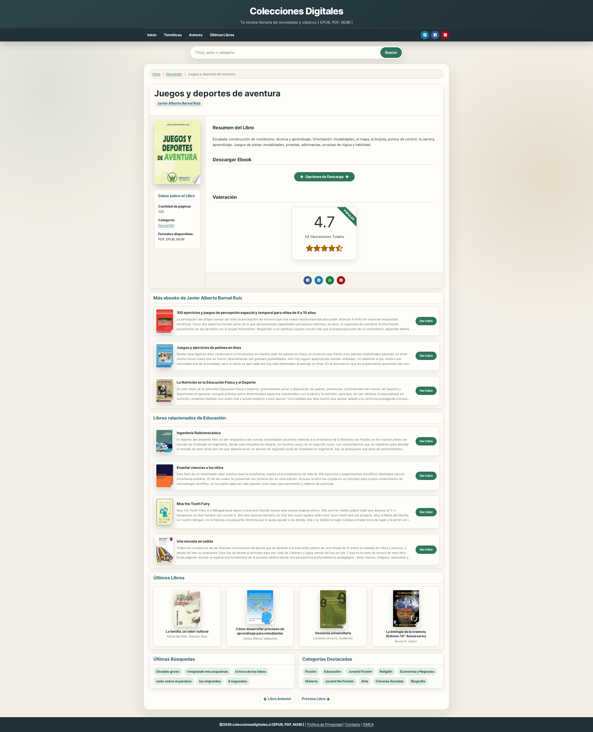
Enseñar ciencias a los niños (200, 467)
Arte (364, 681)
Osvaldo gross (167, 671)
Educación (174, 74)
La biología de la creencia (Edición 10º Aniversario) (406, 634)
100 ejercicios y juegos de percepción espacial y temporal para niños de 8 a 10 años (246, 312)
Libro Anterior (279, 699)
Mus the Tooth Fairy (193, 504)
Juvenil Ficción (360, 671)
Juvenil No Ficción (339, 681)
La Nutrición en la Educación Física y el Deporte (216, 382)
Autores (195, 35)
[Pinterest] (445, 35)
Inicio (151, 35)
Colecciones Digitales (296, 11)
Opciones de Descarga (324, 176)
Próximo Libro (313, 699)
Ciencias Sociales (389, 681)
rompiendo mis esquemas (207, 671)
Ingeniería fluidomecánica (199, 433)
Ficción (311, 671)
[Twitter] (425, 35)
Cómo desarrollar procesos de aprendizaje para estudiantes (260, 631)
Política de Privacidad (324, 724)
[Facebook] (435, 35)
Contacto (352, 724)
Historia (311, 681)
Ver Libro (426, 321)
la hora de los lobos (250, 671)
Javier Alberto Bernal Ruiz (179, 103)
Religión (386, 671)
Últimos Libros (222, 35)
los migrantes (210, 681)
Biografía (418, 681)
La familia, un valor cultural (187, 631)
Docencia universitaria (333, 633)
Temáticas (173, 35)
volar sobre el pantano (174, 681)
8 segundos (237, 681)
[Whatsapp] (330, 280)
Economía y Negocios (417, 671)
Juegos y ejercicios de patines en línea (209, 347)
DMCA (368, 724)
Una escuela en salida (195, 541)
